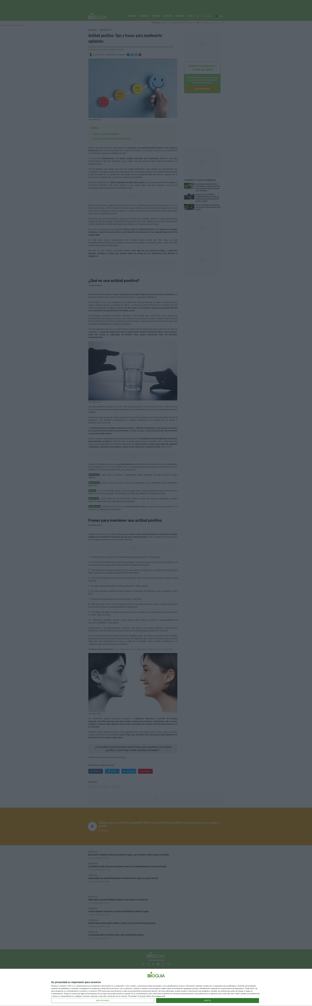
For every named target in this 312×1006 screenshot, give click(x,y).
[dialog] (156, 987)
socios (74, 986)
